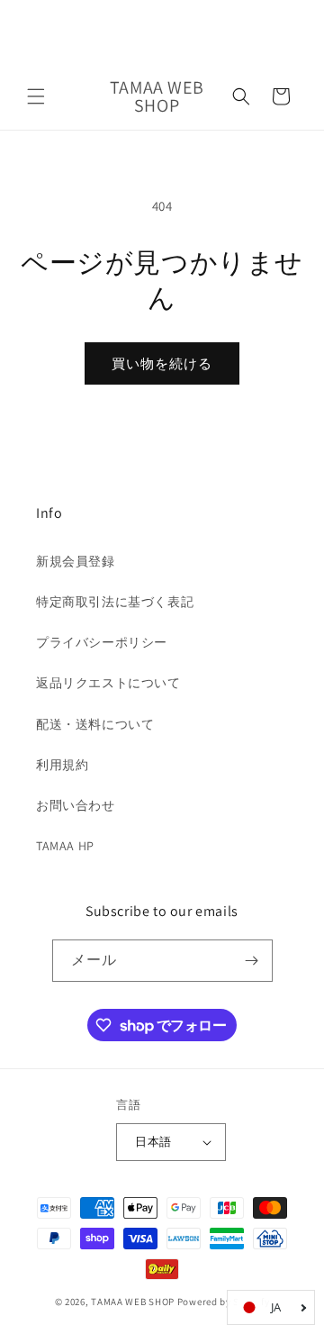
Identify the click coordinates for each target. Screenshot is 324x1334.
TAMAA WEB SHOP (133, 1301)
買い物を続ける (162, 363)
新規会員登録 (75, 561)
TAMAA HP (65, 846)
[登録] (252, 960)
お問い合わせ (75, 805)
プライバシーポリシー (101, 642)
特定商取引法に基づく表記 (115, 602)
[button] (36, 96)
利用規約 (62, 765)
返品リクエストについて (108, 683)
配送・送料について (95, 724)
